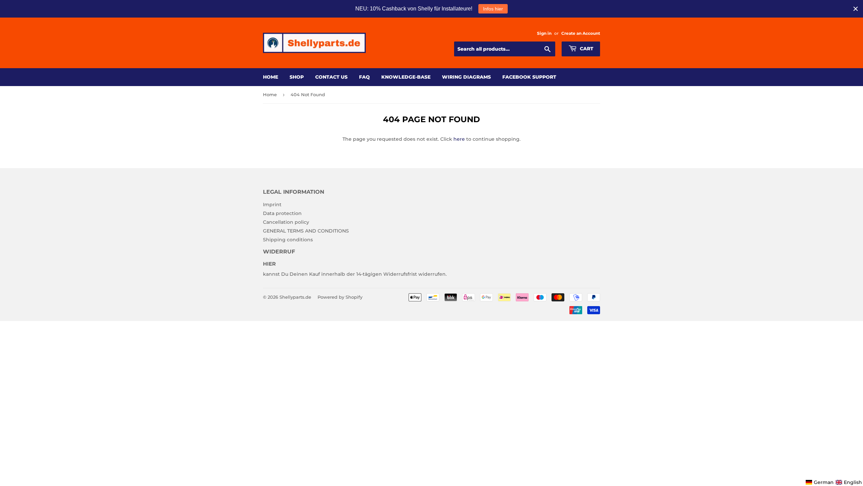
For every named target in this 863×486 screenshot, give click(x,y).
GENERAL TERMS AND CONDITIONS (306, 231)
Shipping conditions (288, 240)
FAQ (364, 77)
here (459, 139)
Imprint (272, 204)
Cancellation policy (286, 222)
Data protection (282, 213)
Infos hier (493, 8)
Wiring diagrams (466, 77)
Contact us (331, 77)
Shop (297, 77)
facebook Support (529, 77)
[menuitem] (820, 482)
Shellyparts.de (295, 297)
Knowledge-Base (405, 77)
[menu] (834, 482)
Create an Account (580, 33)
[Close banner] (856, 9)
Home (270, 77)
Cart (585, 49)
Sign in (544, 33)
